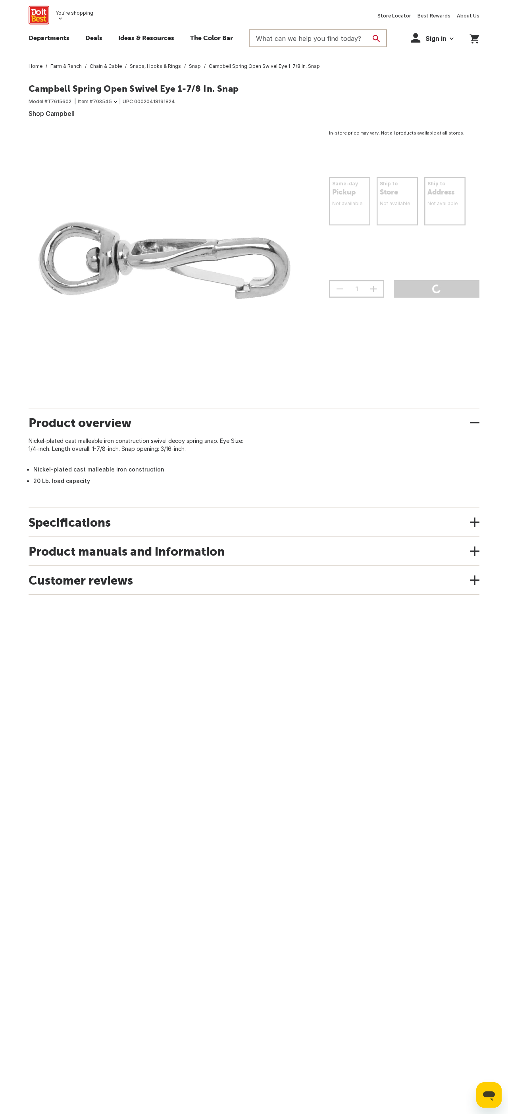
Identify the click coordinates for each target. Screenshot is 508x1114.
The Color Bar (211, 37)
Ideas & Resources (146, 37)
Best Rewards (434, 16)
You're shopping (74, 13)
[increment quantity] (373, 289)
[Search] (376, 38)
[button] (432, 38)
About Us (468, 16)
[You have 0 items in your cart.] (474, 37)
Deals (93, 37)
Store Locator (394, 16)
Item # (95, 101)
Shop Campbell (52, 113)
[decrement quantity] (340, 289)
